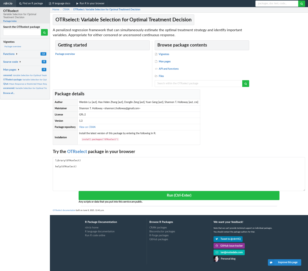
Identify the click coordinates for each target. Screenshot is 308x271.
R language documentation (100, 231)
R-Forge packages (159, 235)
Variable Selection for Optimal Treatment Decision (36, 80)
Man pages (9, 69)
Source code (10, 62)
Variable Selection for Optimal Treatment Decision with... (34, 75)
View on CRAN (87, 127)
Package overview (12, 46)
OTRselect (77, 152)
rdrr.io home (91, 227)
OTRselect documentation (64, 210)
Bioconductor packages (162, 231)
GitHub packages (158, 239)
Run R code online (95, 235)
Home (55, 9)
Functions (9, 54)
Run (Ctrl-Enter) (179, 195)
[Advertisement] (279, 81)
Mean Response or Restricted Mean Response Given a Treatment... (37, 84)
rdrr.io (8, 3)
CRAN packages (158, 227)
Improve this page (287, 262)
